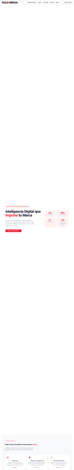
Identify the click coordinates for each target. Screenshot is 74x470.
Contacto (52, 2)
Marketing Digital (32, 2)
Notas (57, 2)
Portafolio (46, 2)
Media (39, 2)
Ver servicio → (15, 467)
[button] (32, 2)
